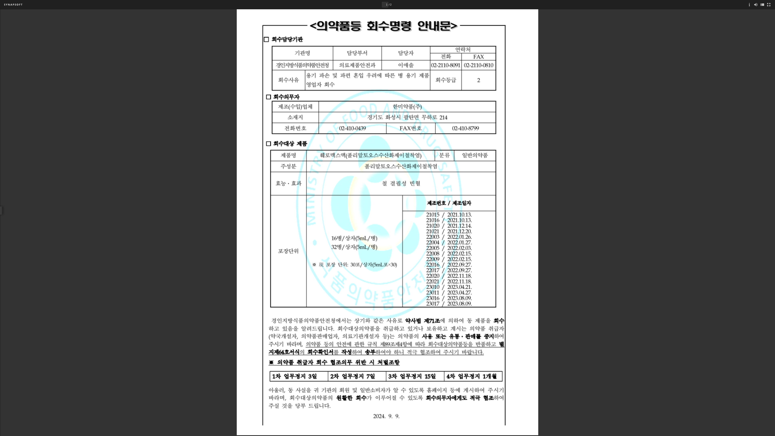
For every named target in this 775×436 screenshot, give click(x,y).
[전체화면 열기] (769, 4)
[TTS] (756, 4)
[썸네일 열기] (762, 4)
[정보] (749, 4)
